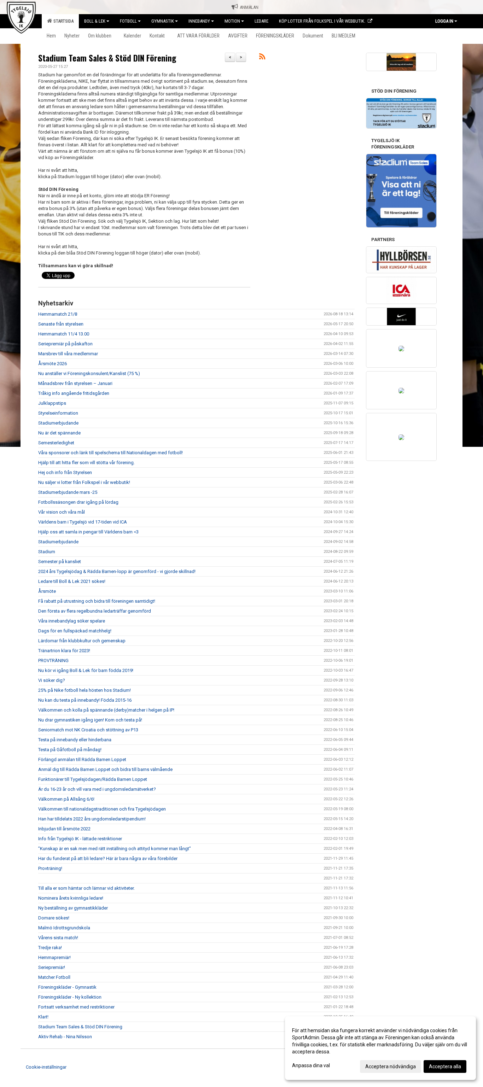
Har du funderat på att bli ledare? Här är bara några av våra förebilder (108, 858)
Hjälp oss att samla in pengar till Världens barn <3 (88, 531)
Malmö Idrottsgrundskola (64, 927)
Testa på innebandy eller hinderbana (74, 739)
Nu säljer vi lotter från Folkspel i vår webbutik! (84, 482)
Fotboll (128, 21)
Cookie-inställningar (46, 1067)
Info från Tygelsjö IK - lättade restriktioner (80, 838)
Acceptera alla (445, 1066)
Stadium (46, 551)
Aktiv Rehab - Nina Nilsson (65, 1036)
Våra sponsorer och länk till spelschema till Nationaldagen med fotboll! (110, 452)
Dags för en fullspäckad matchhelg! (74, 630)
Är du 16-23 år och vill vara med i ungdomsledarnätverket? (97, 789)
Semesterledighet (56, 442)
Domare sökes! (53, 918)
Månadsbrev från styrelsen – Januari (75, 383)
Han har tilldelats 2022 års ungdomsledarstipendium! (92, 819)
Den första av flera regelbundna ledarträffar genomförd (94, 611)
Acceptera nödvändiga (390, 1066)
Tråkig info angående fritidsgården (73, 393)
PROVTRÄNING (54, 660)
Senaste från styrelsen (60, 324)
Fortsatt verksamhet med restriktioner (76, 1007)
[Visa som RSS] (262, 57)
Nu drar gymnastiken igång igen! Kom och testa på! (90, 720)
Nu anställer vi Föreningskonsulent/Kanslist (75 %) (89, 373)
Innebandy (199, 21)
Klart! (43, 1016)
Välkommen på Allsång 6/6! (66, 799)
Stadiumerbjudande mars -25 (67, 492)
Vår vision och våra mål (61, 512)
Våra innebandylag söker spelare (71, 621)
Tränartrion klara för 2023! (64, 650)
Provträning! (50, 868)
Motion (232, 21)
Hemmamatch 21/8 (57, 314)
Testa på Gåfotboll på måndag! (69, 749)
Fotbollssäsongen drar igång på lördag (78, 502)
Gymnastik (162, 21)
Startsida (62, 21)
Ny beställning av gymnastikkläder (73, 908)
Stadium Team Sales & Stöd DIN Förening (107, 58)
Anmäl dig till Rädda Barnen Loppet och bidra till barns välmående (105, 769)
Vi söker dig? (51, 680)
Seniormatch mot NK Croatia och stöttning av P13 (88, 729)
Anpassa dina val (311, 1065)
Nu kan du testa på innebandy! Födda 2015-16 (85, 700)
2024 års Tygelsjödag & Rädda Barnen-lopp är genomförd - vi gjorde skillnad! (117, 571)
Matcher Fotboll (54, 977)
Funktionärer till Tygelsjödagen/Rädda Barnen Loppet (92, 779)
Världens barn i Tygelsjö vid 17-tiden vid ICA (82, 522)
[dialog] (380, 1048)
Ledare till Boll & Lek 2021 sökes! (71, 581)
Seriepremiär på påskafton (65, 343)
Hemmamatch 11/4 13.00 (63, 334)
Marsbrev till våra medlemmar (68, 353)
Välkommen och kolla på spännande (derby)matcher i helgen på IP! (106, 710)
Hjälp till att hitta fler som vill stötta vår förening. (86, 462)
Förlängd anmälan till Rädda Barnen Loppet (82, 759)
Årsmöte (47, 591)
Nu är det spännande (59, 433)
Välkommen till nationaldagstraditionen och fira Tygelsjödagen (102, 809)
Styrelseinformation (58, 413)
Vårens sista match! (58, 937)
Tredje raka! (50, 947)
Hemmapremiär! (54, 957)
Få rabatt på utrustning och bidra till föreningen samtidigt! (96, 601)
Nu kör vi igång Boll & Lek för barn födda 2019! (85, 670)
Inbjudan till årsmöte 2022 (64, 828)
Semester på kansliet (59, 561)
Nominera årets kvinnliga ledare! (70, 898)
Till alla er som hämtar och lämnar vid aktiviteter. (86, 888)
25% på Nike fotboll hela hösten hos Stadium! (84, 690)
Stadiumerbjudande (58, 423)
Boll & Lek (94, 21)
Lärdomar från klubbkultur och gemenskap (82, 640)
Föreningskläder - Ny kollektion (69, 997)
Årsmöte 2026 (52, 363)
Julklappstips (52, 403)
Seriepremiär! (51, 967)
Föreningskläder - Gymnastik (67, 987)
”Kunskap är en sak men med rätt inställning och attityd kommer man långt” (114, 848)
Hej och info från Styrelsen (65, 472)
